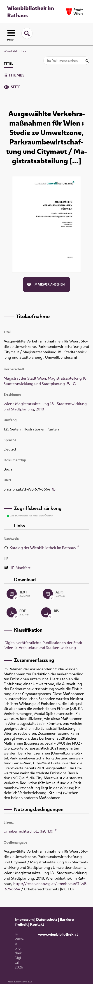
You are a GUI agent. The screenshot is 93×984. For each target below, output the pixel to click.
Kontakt (37, 924)
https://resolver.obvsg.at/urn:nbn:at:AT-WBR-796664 (45, 886)
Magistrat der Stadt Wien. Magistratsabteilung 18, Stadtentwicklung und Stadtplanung (45, 381)
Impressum (24, 919)
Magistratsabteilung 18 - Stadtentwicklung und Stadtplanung (45, 406)
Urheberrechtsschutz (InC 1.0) (28, 831)
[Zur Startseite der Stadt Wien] (74, 11)
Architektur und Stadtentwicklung (47, 647)
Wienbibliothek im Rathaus (30, 12)
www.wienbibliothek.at (58, 934)
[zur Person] (68, 384)
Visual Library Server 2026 (20, 981)
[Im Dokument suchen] (87, 61)
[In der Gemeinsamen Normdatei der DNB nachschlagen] (74, 384)
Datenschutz (46, 919)
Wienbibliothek (15, 51)
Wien (8, 403)
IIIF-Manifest (19, 567)
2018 (40, 409)
